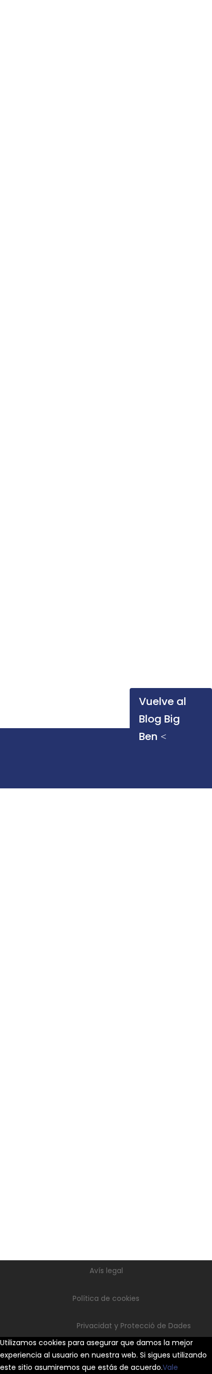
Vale (170, 1367)
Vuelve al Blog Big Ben (162, 719)
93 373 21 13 (116, 994)
